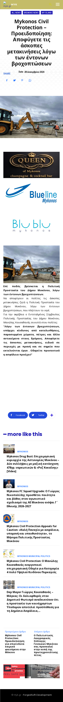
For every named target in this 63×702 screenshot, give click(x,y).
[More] (51, 415)
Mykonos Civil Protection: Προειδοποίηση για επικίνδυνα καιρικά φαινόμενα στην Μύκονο (15, 644)
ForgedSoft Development (37, 694)
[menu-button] (57, 4)
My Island (47, 12)
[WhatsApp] (30, 80)
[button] (50, 4)
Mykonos (22, 452)
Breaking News (31, 12)
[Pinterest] (22, 80)
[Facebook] (6, 80)
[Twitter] (14, 80)
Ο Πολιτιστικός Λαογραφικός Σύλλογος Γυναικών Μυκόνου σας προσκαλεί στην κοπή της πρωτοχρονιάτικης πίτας (46, 645)
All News (16, 12)
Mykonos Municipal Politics (33, 556)
